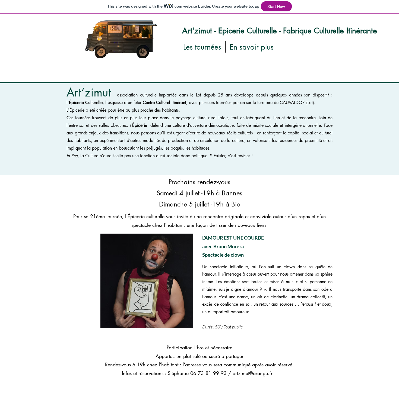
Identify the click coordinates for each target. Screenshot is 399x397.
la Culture (89, 156)
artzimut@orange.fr (253, 373)
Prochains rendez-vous (199, 182)
